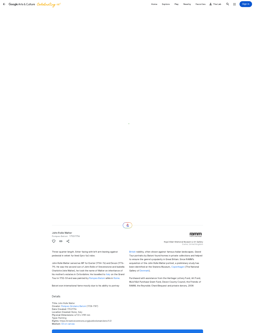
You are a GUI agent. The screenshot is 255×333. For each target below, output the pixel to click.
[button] (4, 4)
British (132, 251)
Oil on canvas (68, 324)
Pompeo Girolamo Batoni (73, 306)
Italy (108, 274)
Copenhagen (178, 267)
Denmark (144, 270)
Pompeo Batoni (60, 236)
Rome (117, 278)
